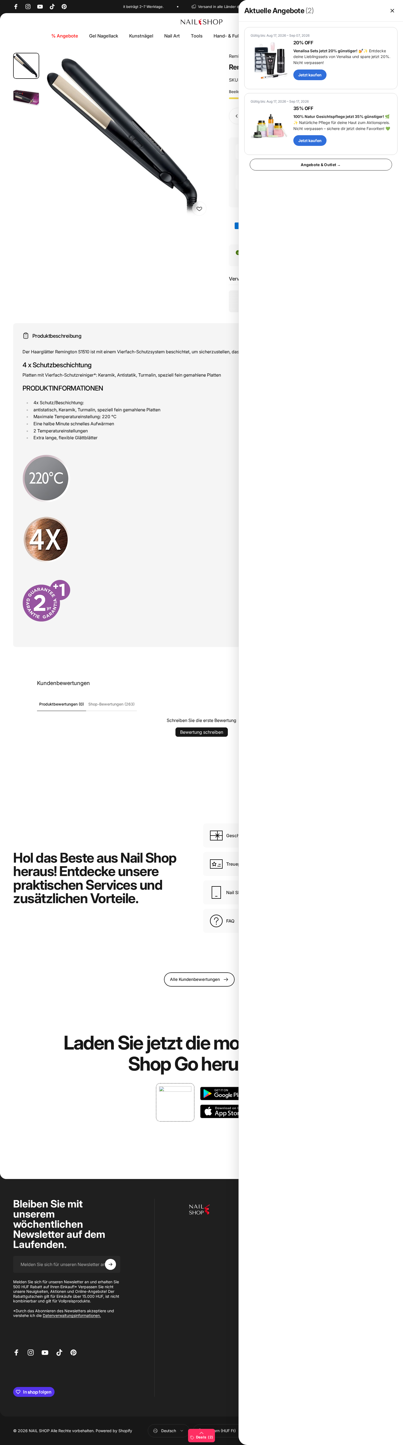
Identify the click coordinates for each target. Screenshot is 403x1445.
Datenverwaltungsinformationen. (72, 1315)
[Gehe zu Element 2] (26, 96)
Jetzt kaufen (310, 75)
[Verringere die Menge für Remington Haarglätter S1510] (235, 116)
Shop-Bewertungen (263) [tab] (111, 704)
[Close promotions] (392, 10)
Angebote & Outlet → (321, 164)
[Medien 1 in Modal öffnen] (127, 136)
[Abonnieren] (110, 1264)
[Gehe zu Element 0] (26, 66)
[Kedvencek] (199, 208)
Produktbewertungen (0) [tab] (61, 704)
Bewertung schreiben (201, 732)
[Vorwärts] (195, 146)
